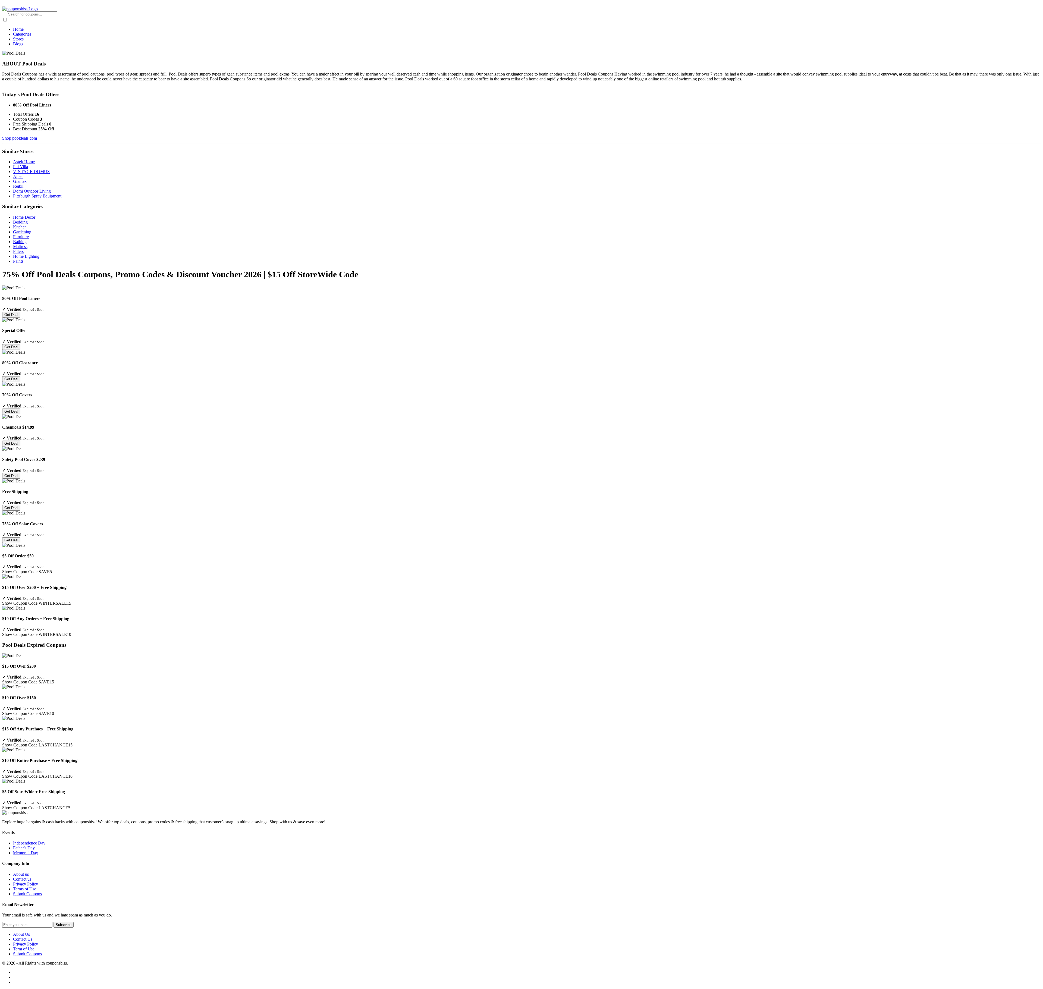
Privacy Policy (25, 884)
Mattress (20, 246)
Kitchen (20, 227)
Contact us (22, 879)
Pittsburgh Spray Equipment (37, 196)
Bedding (20, 222)
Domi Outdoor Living (32, 191)
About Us (21, 934)
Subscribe (63, 925)
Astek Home (24, 161)
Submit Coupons (27, 893)
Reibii (18, 186)
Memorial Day (25, 852)
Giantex (20, 181)
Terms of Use (24, 889)
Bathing (20, 241)
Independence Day (29, 843)
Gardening (22, 232)
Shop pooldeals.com (19, 138)
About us (21, 874)
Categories (22, 34)
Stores (18, 39)
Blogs (18, 44)
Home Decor (24, 217)
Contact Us (22, 939)
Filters (18, 251)
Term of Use (23, 949)
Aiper (18, 176)
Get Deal (11, 315)
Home (18, 29)
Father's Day (24, 848)
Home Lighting (26, 256)
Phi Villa (20, 166)
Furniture (21, 236)
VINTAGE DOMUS (31, 171)
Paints (18, 261)
